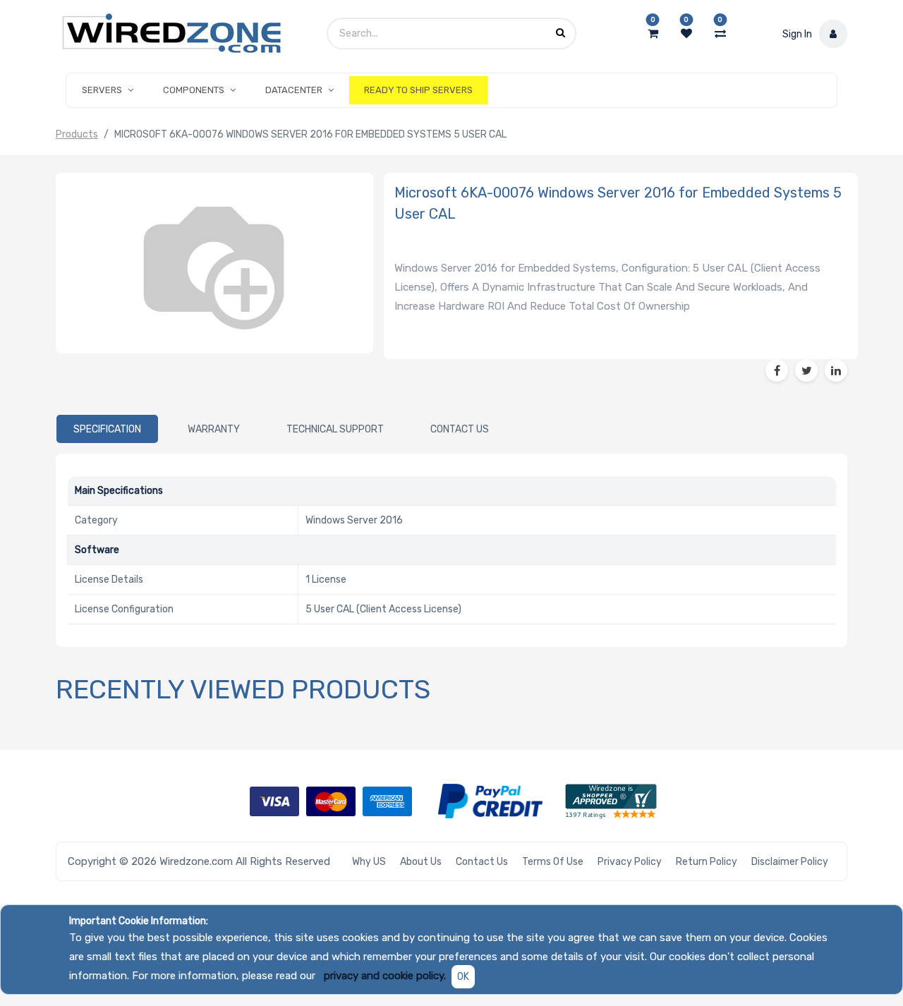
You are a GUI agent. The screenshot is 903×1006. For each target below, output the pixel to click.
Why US (369, 862)
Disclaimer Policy (789, 862)
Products (77, 134)
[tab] (107, 429)
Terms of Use (552, 862)
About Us (421, 862)
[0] (652, 33)
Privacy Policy (630, 862)
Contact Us (482, 862)
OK (463, 977)
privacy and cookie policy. (385, 975)
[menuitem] (418, 90)
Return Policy (706, 862)
